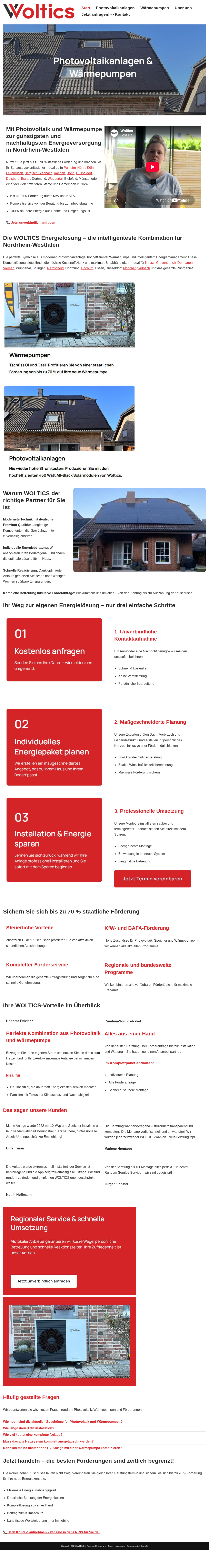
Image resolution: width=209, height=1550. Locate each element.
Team (110, 1546)
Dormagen (185, 262)
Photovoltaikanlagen (115, 8)
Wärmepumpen (154, 8)
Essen (25, 178)
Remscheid (55, 268)
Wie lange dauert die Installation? (28, 1428)
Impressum (120, 1546)
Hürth (81, 167)
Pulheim (70, 167)
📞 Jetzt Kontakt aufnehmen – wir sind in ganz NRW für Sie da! (51, 1532)
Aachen (59, 173)
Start (85, 8)
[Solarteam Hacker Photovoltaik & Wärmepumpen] (38, 11)
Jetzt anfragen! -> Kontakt (105, 14)
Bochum (87, 268)
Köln (90, 167)
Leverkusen (14, 173)
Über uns (183, 8)
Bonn (70, 173)
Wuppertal (55, 178)
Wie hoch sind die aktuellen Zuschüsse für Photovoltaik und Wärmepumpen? (63, 1421)
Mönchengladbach (136, 268)
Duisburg (12, 178)
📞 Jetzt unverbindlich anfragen (30, 222)
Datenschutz (133, 1546)
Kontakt (144, 1546)
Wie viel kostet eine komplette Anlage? (32, 1434)
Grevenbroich (166, 262)
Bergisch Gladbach (38, 173)
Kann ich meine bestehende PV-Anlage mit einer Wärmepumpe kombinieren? (62, 1448)
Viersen (8, 268)
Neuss (150, 262)
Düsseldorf (84, 173)
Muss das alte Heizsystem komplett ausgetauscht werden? (48, 1441)
